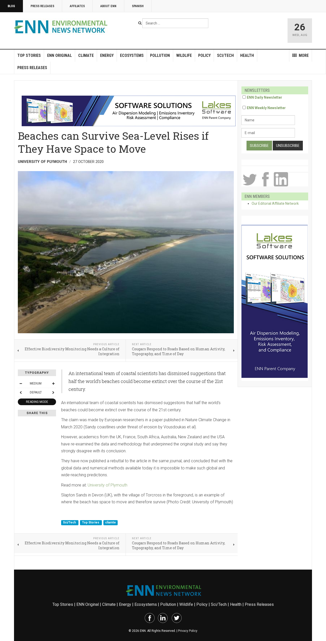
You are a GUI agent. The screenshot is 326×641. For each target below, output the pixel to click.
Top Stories (29, 55)
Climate (86, 55)
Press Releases (42, 6)
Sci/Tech (225, 55)
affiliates (77, 6)
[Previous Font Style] (20, 392)
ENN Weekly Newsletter (266, 108)
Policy (204, 55)
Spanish (138, 6)
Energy (107, 55)
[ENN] (62, 26)
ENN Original (59, 55)
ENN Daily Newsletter (264, 97)
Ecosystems (132, 55)
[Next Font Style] (53, 392)
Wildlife (184, 55)
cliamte (110, 522)
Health (247, 55)
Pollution (160, 55)
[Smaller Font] (20, 383)
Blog (11, 6)
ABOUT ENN (108, 6)
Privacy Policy (187, 631)
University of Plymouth (107, 485)
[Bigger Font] (53, 383)
